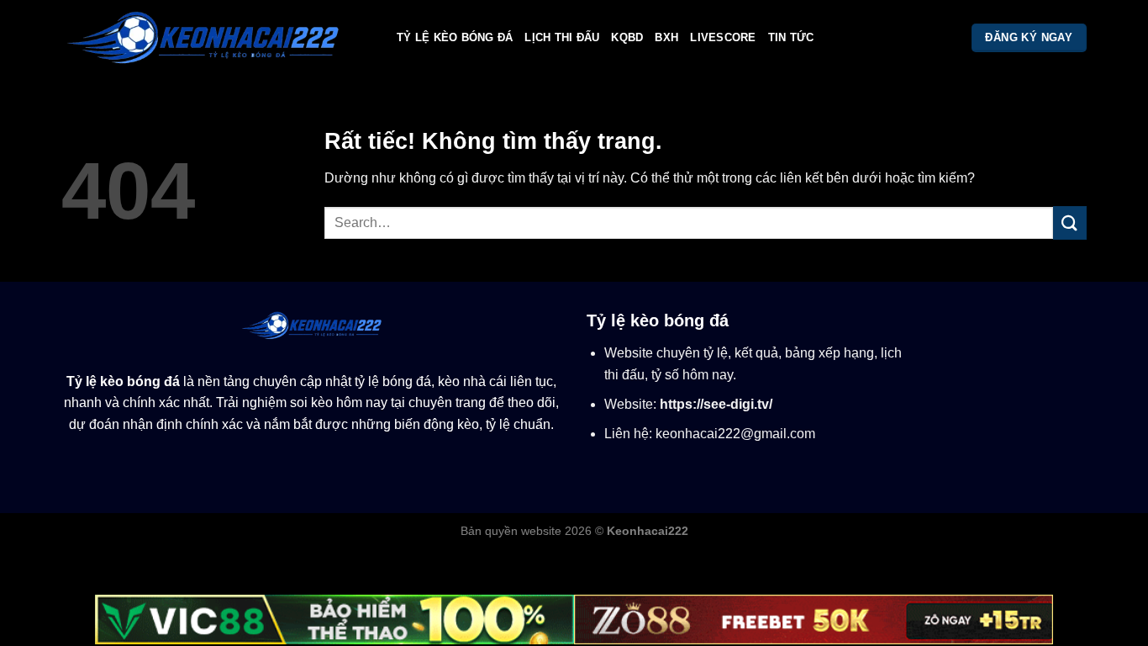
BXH (666, 37)
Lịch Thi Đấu (561, 37)
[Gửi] (1070, 222)
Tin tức (791, 37)
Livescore (723, 37)
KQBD (627, 37)
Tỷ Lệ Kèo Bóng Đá (455, 37)
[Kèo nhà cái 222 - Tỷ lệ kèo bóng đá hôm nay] (216, 38)
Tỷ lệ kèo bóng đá (123, 381)
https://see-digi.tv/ (716, 404)
